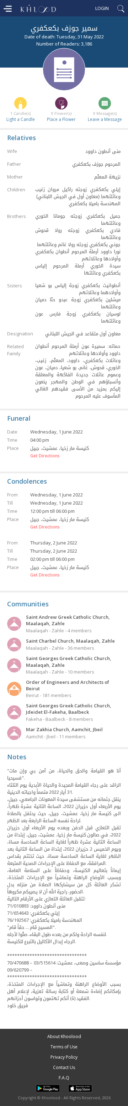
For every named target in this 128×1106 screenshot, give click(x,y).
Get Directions (45, 456)
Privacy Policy (64, 1057)
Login (102, 8)
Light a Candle (20, 119)
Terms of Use (64, 1047)
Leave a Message (105, 119)
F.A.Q (64, 1078)
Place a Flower (61, 119)
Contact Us (64, 1067)
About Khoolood (64, 1036)
